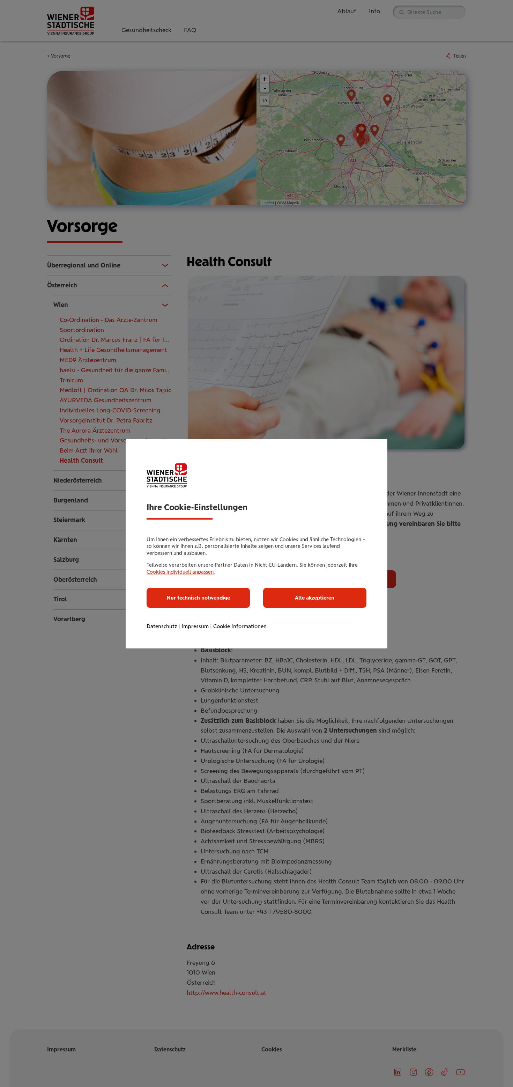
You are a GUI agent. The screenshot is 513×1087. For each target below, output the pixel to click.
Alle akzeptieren (314, 598)
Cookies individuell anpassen (180, 572)
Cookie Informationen (240, 626)
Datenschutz (162, 626)
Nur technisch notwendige (198, 598)
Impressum (195, 626)
